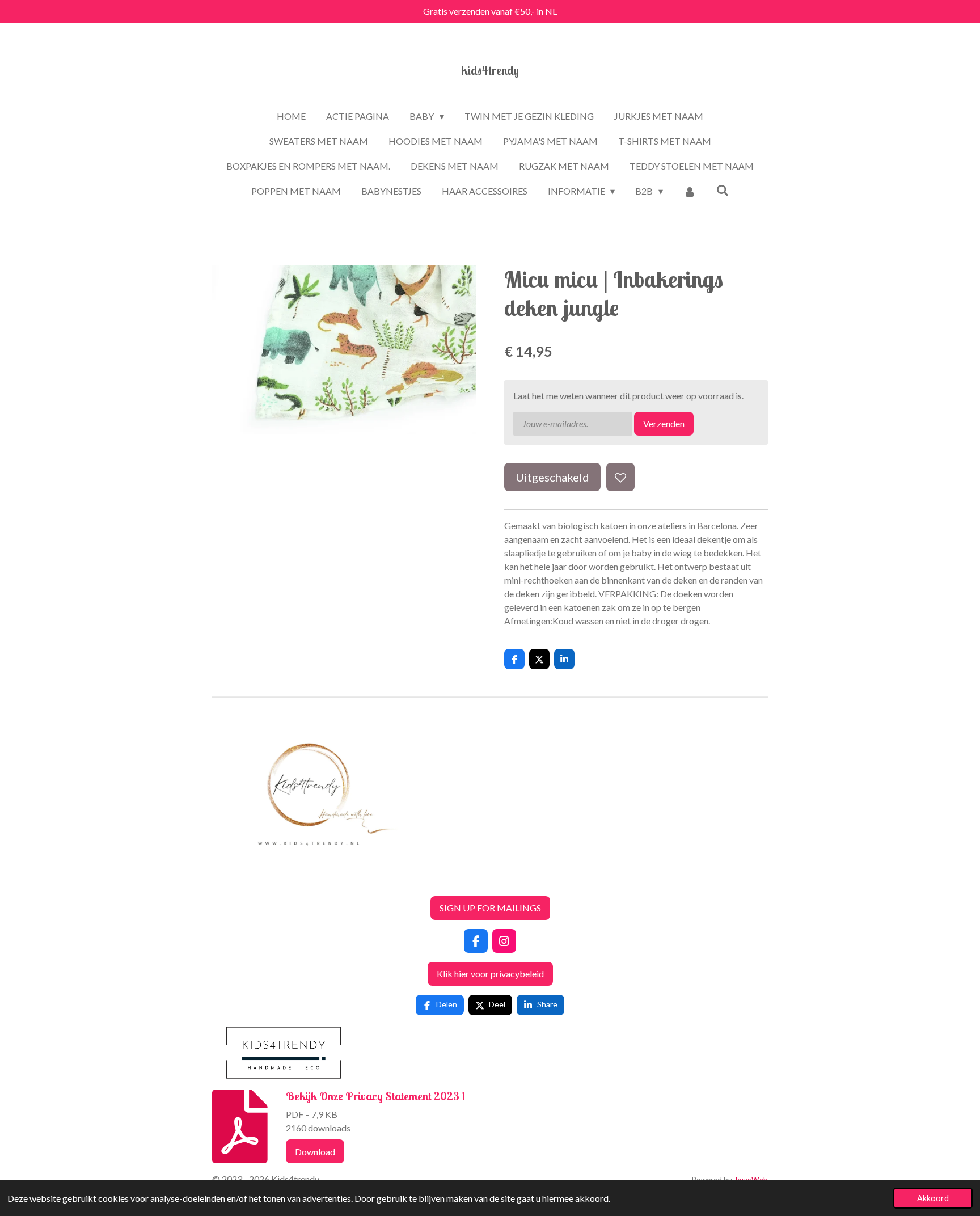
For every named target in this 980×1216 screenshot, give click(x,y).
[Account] (689, 191)
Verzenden (664, 423)
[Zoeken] (722, 189)
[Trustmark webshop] (221, 880)
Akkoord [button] (933, 1198)
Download (315, 1151)
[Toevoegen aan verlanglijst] (620, 477)
